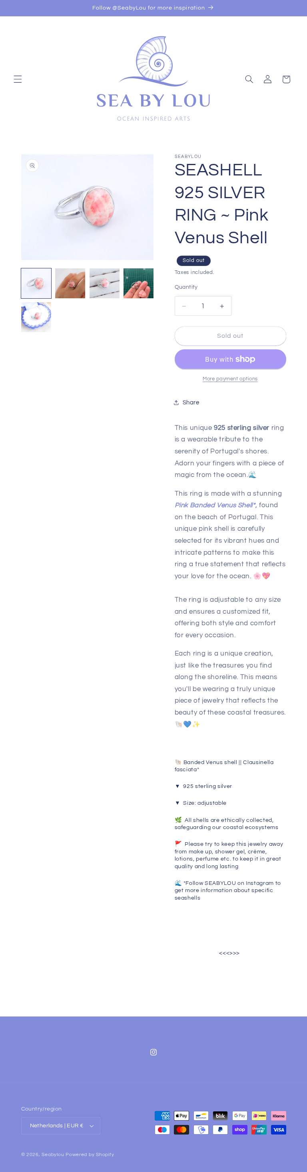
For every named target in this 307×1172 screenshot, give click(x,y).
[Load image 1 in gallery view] (36, 283)
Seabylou (53, 1154)
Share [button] (191, 403)
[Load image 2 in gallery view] (70, 283)
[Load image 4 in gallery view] (139, 283)
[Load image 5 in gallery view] (36, 317)
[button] (17, 79)
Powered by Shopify (90, 1154)
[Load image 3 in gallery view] (105, 283)
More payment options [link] (230, 379)
